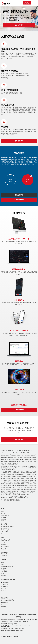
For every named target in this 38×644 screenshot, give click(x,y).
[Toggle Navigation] (34, 3)
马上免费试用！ (19, 199)
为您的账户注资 (5, 540)
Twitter (5, 589)
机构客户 (3, 544)
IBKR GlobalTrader (18, 331)
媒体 (2, 573)
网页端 (18, 361)
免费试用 (3, 520)
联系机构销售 (5, 546)
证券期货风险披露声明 (16, 489)
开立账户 (27, 3)
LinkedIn (5, 586)
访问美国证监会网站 (21, 497)
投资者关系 (4, 569)
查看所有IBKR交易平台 (19, 405)
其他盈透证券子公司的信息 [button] (10, 636)
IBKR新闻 (4, 571)
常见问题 (3, 549)
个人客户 (3, 542)
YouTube (5, 591)
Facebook (6, 582)
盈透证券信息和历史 (7, 566)
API (2, 533)
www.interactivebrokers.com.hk (14, 630)
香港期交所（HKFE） (7, 624)
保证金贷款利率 (6, 485)
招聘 (2, 564)
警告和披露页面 (15, 478)
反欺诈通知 (4, 598)
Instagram (6, 584)
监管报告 (3, 575)
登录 (2, 511)
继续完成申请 (19, 195)
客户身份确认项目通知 (7, 600)
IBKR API (18, 390)
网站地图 (3, 606)
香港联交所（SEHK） (21, 621)
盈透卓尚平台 (17, 269)
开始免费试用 (19, 25)
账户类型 (3, 518)
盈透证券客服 (11, 476)
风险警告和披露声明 (22, 494)
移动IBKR (18, 300)
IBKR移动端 (4, 531)
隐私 (2, 604)
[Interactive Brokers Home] (6, 3)
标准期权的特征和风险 (7, 474)
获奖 (2, 562)
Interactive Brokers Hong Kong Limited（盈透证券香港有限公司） (19, 616)
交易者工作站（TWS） (17, 239)
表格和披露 (4, 602)
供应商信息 (4, 555)
